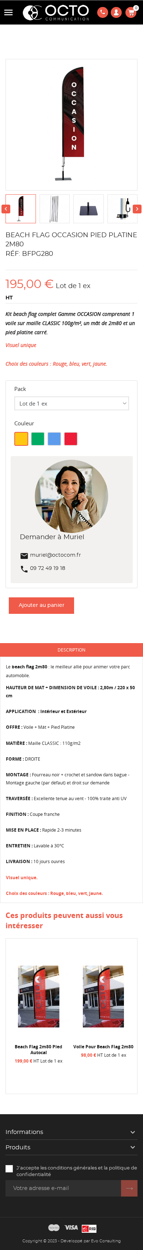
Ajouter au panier (42, 605)
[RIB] (89, 1227)
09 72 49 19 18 (42, 568)
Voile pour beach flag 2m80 (84, 1047)
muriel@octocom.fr (50, 555)
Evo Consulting (106, 1241)
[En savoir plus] (19, 1070)
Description (71, 650)
